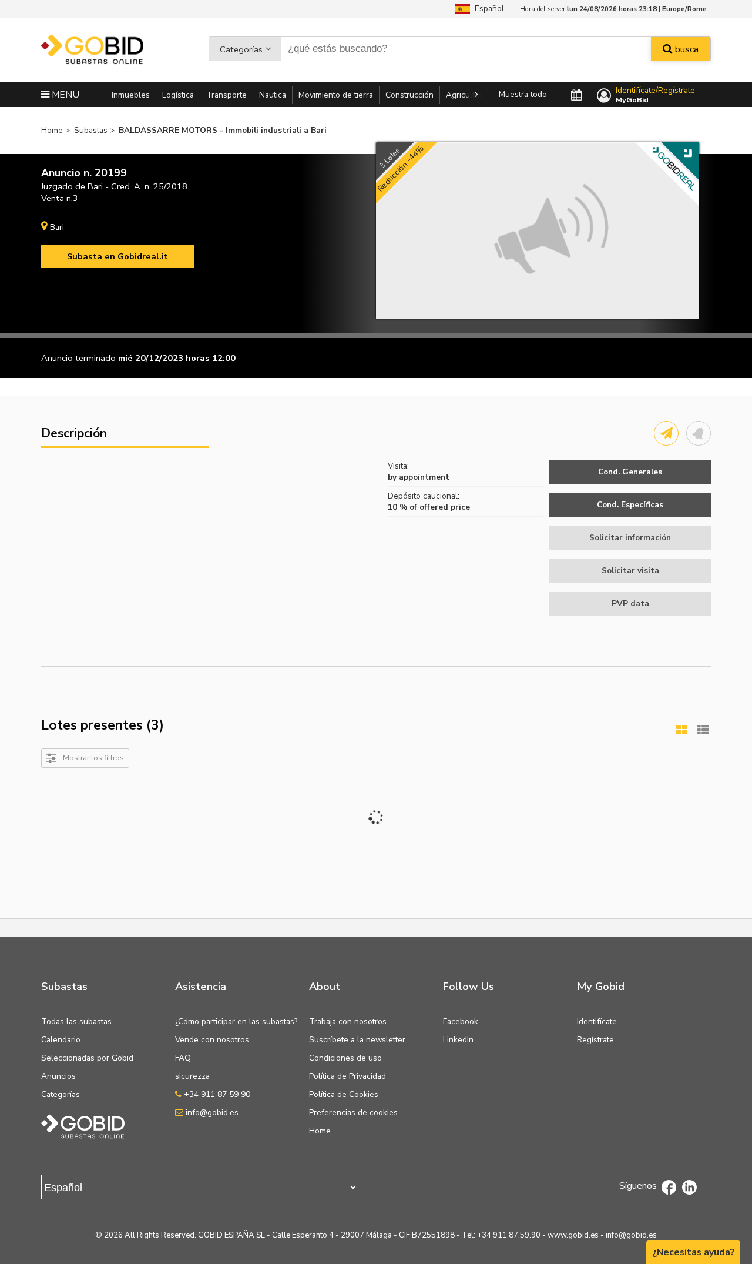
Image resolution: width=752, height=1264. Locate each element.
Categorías (241, 49)
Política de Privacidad (347, 1076)
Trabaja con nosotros (348, 1021)
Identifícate (597, 1021)
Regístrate (595, 1039)
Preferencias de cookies (353, 1112)
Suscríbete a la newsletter (357, 1039)
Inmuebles (131, 95)
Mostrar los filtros (93, 758)
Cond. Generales (630, 471)
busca (686, 49)
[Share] (666, 433)
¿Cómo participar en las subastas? (236, 1021)
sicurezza (192, 1076)
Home (320, 1130)
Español (487, 8)
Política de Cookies (343, 1094)
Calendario (60, 1039)
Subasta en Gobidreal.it (117, 256)
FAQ (183, 1058)
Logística (178, 95)
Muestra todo (523, 94)
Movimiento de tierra (335, 95)
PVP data (630, 603)
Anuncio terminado (78, 358)
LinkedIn (458, 1039)
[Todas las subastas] (576, 95)
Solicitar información (630, 537)
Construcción (409, 95)
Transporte (226, 95)
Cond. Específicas (630, 504)
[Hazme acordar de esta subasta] (698, 433)
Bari (57, 227)
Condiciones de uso (345, 1058)
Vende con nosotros (212, 1039)
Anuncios (58, 1076)
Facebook (460, 1021)
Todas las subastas (76, 1021)
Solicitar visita (630, 570)
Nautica (272, 95)
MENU (64, 94)
